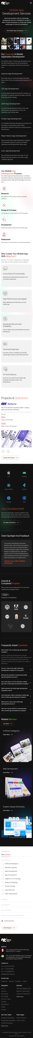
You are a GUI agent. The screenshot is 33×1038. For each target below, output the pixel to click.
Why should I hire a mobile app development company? (14, 651)
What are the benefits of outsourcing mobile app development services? (14, 676)
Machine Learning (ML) (23, 991)
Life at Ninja (4, 996)
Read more (19, 996)
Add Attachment (9, 921)
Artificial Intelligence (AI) (23, 988)
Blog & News (5, 1004)
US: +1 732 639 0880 (7, 969)
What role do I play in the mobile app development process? (12, 703)
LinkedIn (11, 981)
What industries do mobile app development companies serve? (14, 689)
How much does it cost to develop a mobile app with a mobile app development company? (15, 683)
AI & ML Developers (7, 1023)
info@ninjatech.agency (8, 974)
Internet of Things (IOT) (23, 994)
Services (3, 991)
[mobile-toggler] (31, 3)
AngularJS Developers (7, 1018)
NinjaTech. (14, 1032)
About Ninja (4, 994)
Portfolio (3, 1002)
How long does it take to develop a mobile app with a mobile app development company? (15, 696)
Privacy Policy (20, 1020)
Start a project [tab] (6, 855)
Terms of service (21, 1018)
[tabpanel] (16, 894)
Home (3, 988)
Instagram (18, 981)
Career (3, 1007)
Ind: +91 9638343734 (7, 971)
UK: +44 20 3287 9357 (7, 966)
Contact (3, 1009)
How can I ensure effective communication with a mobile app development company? (13, 709)
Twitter (25, 981)
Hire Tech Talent (6, 999)
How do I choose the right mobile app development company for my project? (12, 669)
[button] (3, 451)
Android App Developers (8, 1020)
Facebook (4, 981)
